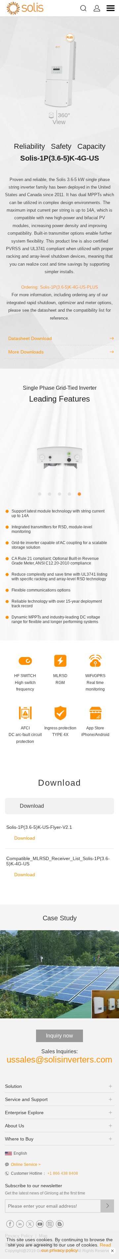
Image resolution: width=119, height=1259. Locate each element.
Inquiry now (59, 1035)
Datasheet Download (30, 338)
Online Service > (26, 1164)
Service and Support (26, 1099)
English (20, 1153)
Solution (13, 1086)
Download (24, 838)
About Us (14, 1125)
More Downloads (26, 351)
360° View (61, 118)
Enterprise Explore (24, 1112)
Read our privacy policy (76, 1247)
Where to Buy (19, 1138)
